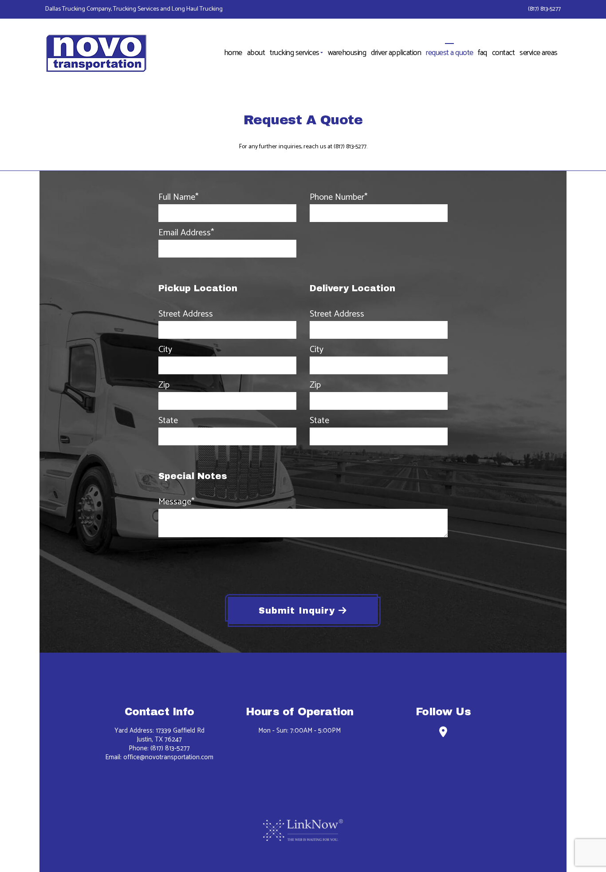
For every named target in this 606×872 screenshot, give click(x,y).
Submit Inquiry (298, 610)
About (256, 52)
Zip (163, 385)
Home (233, 52)
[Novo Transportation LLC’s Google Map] (443, 734)
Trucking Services (294, 52)
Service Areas (538, 52)
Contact (503, 52)
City (165, 350)
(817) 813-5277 (544, 9)
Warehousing (347, 52)
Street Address (185, 314)
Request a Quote (449, 52)
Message (176, 502)
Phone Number (338, 197)
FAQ (482, 52)
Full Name (178, 197)
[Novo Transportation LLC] (97, 51)
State (168, 421)
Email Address (186, 233)
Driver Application (396, 52)
